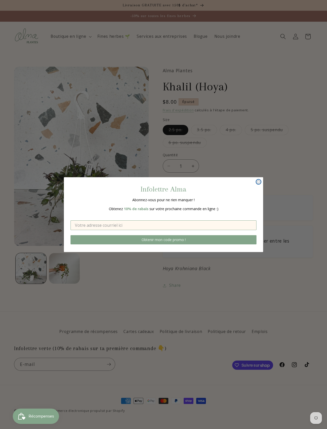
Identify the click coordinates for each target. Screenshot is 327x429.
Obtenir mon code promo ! (164, 239)
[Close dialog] (258, 181)
